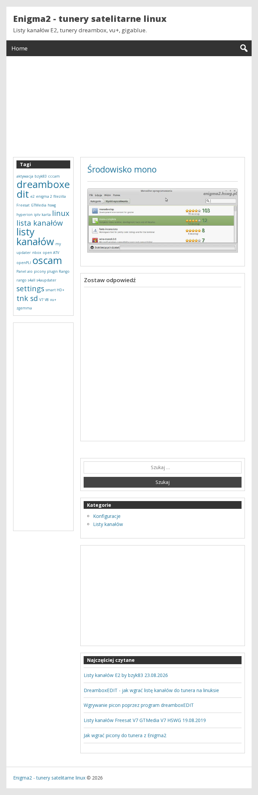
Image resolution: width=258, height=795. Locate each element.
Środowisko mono (122, 169)
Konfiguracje (107, 516)
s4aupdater (46, 280)
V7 (41, 299)
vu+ (53, 299)
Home (19, 48)
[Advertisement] (129, 103)
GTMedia (38, 205)
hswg (52, 205)
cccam (54, 176)
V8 (47, 299)
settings (30, 288)
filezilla (59, 196)
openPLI (23, 262)
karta (46, 214)
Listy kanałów (108, 524)
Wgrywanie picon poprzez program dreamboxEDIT (139, 705)
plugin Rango (58, 271)
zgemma (24, 308)
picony (40, 271)
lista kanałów (39, 223)
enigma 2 (44, 196)
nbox (36, 252)
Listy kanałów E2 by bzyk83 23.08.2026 (126, 675)
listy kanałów (35, 236)
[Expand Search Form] (244, 48)
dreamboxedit (43, 189)
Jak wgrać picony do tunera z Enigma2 (125, 735)
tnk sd (27, 298)
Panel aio (24, 271)
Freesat (23, 205)
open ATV (51, 252)
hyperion (24, 214)
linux (60, 213)
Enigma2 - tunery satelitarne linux (90, 18)
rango (21, 280)
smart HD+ (55, 290)
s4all (31, 280)
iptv (37, 214)
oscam (47, 260)
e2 (32, 196)
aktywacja (24, 176)
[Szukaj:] (163, 467)
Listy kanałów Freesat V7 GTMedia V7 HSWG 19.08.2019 (145, 720)
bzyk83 (41, 176)
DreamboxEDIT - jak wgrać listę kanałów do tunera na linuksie (151, 690)
